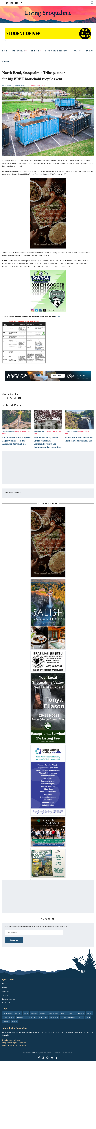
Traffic (78, 51)
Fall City (42, 1013)
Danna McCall (20, 85)
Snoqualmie (54, 1017)
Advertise (5, 991)
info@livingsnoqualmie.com (11, 1040)
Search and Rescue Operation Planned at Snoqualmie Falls (79, 439)
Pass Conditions (9, 1017)
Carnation (18, 1013)
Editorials (34, 1013)
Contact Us (6, 1003)
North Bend (80, 1013)
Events (90, 51)
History (63, 1013)
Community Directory (56, 51)
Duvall (26, 1013)
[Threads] (4, 398)
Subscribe (14, 940)
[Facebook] (8, 398)
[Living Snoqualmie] (48, 13)
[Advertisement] (48, 467)
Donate (4, 988)
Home (4, 51)
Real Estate (20, 1017)
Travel (88, 1017)
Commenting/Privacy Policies (62, 1053)
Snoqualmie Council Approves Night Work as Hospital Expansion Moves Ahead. (16, 440)
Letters (71, 1013)
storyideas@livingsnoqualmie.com (14, 1043)
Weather (5, 984)
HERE (57, 316)
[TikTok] (16, 398)
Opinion (35, 51)
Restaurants (32, 1017)
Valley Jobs (6, 995)
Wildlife (14, 1021)
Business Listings (8, 999)
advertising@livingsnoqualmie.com (14, 1045)
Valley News (18, 51)
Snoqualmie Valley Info (36, 85)
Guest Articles (53, 1013)
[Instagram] (12, 398)
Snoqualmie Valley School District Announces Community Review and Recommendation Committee (47, 442)
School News (43, 1017)
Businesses (8, 1013)
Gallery (6, 61)
